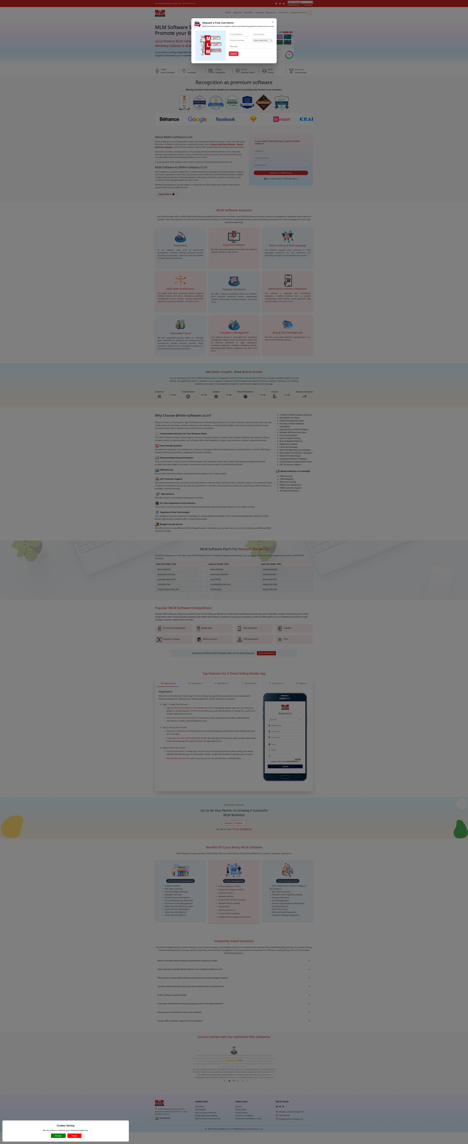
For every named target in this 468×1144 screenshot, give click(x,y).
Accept (58, 1135)
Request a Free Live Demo (218, 22)
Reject (74, 1135)
